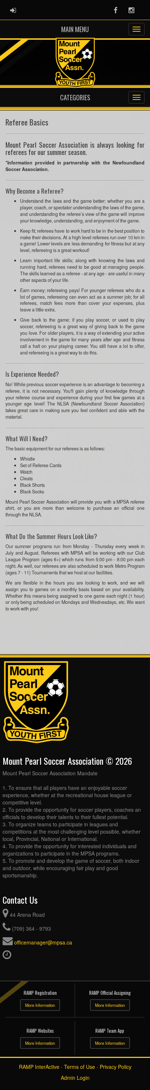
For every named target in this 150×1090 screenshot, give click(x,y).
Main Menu (75, 29)
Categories (75, 97)
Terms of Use (79, 1066)
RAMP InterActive (39, 1066)
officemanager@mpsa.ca (43, 942)
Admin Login (75, 1077)
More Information (40, 1005)
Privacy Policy (115, 1066)
